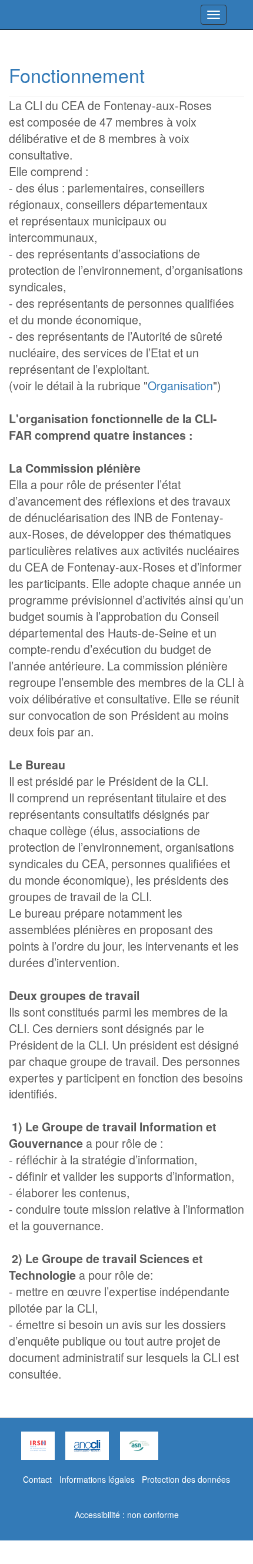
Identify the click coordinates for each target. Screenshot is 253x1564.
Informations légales (97, 1479)
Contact (37, 1479)
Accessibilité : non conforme (127, 1514)
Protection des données (186, 1479)
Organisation (180, 385)
